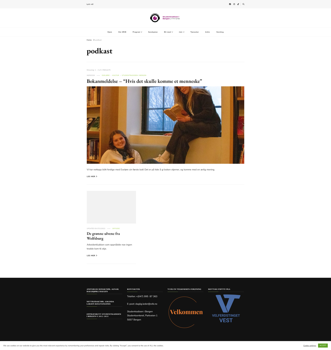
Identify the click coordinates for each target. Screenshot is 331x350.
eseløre (106, 75)
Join (180, 32)
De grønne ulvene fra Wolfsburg (103, 236)
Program (136, 32)
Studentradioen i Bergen (134, 75)
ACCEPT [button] (323, 345)
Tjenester (194, 32)
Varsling (220, 32)
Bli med (167, 32)
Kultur (115, 75)
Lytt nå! (90, 4)
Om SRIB (122, 32)
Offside (116, 228)
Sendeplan (153, 32)
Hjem (109, 32)
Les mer (91, 176)
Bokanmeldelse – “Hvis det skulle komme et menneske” (144, 81)
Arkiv (207, 32)
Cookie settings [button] (309, 345)
